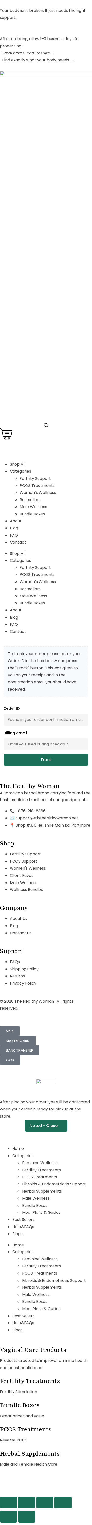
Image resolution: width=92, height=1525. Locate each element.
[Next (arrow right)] (26, 1517)
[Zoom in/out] (8, 1502)
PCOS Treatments (37, 485)
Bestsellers (30, 500)
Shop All (17, 464)
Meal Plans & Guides (41, 1212)
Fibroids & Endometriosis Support (54, 1184)
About (16, 521)
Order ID (12, 708)
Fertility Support (35, 478)
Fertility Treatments (41, 1170)
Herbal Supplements (42, 1191)
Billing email (15, 733)
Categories (23, 1156)
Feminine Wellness (40, 1163)
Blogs (17, 1234)
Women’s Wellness (38, 492)
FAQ (14, 535)
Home (18, 1148)
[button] (46, 1126)
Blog (14, 528)
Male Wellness (33, 507)
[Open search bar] (46, 425)
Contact (18, 542)
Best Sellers (23, 1219)
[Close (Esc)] (63, 1502)
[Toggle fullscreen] (26, 1502)
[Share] (44, 1502)
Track (46, 759)
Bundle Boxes (32, 514)
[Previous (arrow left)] (8, 1517)
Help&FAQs (23, 1227)
